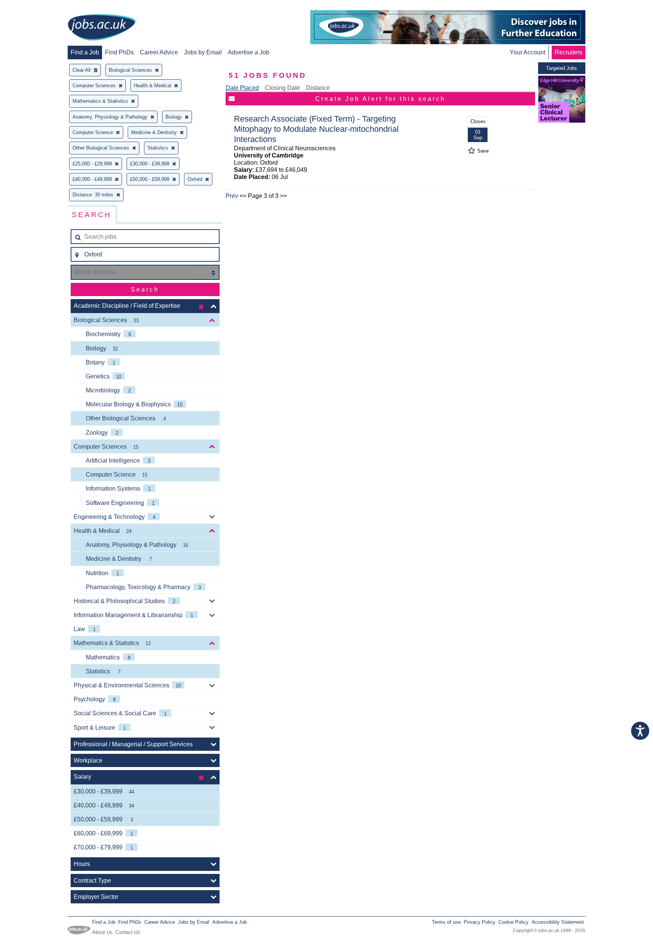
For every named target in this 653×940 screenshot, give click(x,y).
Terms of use (446, 922)
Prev (232, 196)
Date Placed (242, 88)
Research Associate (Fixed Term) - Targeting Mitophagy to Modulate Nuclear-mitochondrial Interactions (316, 129)
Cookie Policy (513, 922)
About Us (102, 932)
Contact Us (128, 932)
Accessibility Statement (558, 922)
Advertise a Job (248, 52)
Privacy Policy (479, 922)
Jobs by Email (203, 52)
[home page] (102, 28)
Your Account (527, 52)
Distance (318, 88)
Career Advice (159, 52)
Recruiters (568, 52)
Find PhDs (119, 52)
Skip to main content (30, 6)
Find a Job (85, 52)
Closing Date (282, 88)
